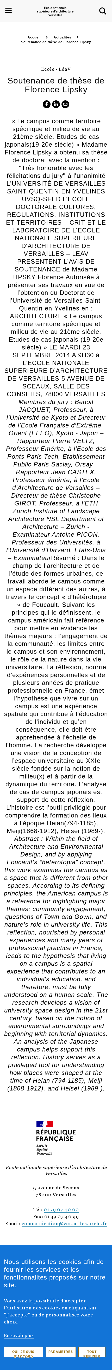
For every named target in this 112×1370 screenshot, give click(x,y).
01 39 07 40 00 (61, 1209)
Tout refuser (91, 1353)
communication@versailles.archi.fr (64, 1223)
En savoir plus (19, 1335)
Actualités (62, 37)
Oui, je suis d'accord (23, 1353)
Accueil (34, 37)
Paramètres (60, 1352)
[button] (103, 11)
